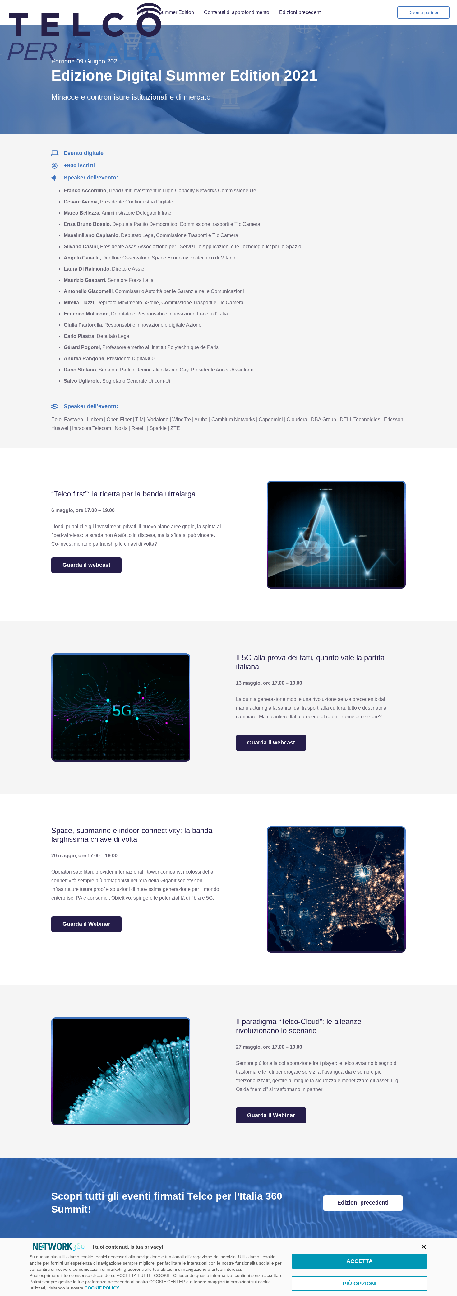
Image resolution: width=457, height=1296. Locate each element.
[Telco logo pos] (85, 12)
